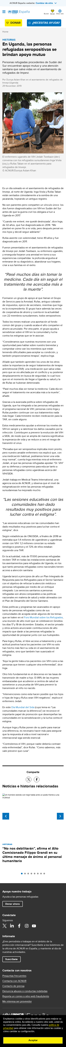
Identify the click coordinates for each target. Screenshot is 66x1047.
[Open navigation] (3, 12)
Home (5, 31)
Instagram (27, 926)
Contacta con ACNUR (14, 981)
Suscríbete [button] (11, 959)
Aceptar (33, 1040)
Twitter (4, 926)
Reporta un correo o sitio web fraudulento (25, 996)
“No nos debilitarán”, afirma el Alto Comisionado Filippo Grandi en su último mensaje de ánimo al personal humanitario (32, 854)
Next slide (60, 816)
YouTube (34, 926)
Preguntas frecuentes (14, 976)
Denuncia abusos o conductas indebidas (24, 991)
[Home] (19, 12)
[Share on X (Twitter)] (28, 779)
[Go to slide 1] (22, 874)
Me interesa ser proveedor (17, 1001)
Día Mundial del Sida (22, 707)
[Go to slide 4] (32, 874)
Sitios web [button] (60, 13)
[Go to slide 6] (38, 874)
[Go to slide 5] (35, 874)
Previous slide (5, 816)
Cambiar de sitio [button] (44, 3)
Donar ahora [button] (12, 904)
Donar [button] (52, 14)
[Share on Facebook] (36, 779)
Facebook (19, 926)
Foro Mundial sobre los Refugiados (43, 617)
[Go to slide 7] (41, 874)
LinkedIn (12, 926)
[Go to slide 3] (29, 874)
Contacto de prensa (13, 986)
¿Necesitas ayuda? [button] (46, 23)
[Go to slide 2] (25, 874)
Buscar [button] (46, 13)
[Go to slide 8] (45, 874)
